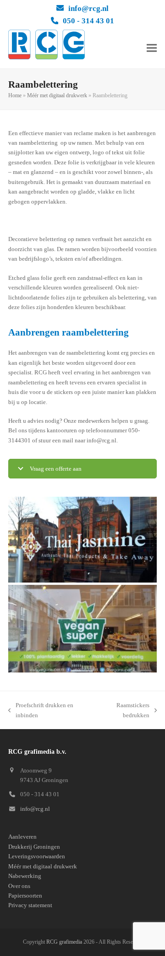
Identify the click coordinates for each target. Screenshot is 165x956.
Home (15, 95)
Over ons (19, 885)
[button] (152, 48)
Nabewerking (24, 875)
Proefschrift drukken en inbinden (40, 711)
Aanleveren (22, 836)
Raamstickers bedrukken (122, 711)
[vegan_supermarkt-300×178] (82, 628)
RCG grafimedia (64, 942)
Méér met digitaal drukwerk (57, 95)
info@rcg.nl (88, 8)
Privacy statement (30, 905)
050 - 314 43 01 (88, 20)
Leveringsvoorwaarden (36, 856)
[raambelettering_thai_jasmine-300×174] (82, 540)
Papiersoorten (25, 895)
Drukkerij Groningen (34, 846)
